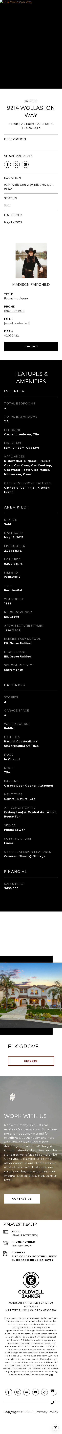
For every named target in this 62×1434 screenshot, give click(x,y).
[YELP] (44, 1392)
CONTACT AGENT (31, 346)
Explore (31, 1060)
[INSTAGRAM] (17, 1392)
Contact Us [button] (22, 1198)
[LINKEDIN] (26, 1392)
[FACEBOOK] (8, 1392)
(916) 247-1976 (14, 310)
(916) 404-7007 (21, 1245)
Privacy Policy (47, 1412)
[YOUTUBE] (35, 1392)
